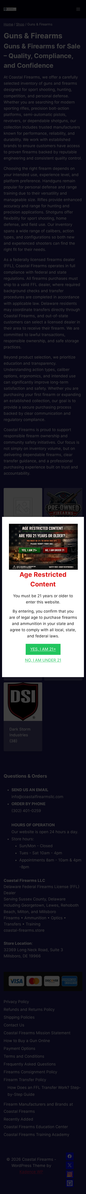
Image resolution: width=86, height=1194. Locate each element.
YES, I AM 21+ (43, 649)
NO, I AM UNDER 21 (43, 660)
